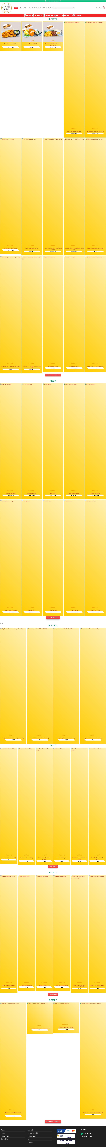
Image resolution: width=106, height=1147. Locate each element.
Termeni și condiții (33, 1133)
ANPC (29, 1139)
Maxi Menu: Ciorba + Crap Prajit (95, 131)
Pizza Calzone (74, 610)
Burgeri (38, 15)
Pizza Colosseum (95, 493)
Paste (59, 15)
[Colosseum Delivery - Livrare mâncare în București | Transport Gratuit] (6, 8)
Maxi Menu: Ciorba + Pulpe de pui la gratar (53, 248)
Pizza (28, 15)
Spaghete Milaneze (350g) (26, 858)
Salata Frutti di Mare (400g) (97, 985)
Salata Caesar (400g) (26, 985)
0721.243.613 (87, 1133)
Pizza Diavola (53, 493)
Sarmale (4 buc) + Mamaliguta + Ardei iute (74, 248)
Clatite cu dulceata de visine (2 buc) (13, 1112)
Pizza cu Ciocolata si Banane (66, 1027)
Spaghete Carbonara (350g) (9, 858)
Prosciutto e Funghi (74, 366)
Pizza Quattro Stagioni (74, 493)
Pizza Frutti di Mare (95, 610)
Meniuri (49, 15)
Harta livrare (40, 8)
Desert (79, 15)
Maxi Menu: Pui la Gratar (10, 248)
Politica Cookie (32, 1136)
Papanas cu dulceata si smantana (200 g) (93, 1112)
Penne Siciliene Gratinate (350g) (97, 858)
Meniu (24, 8)
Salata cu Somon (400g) (62, 985)
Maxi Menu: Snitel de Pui (32, 43)
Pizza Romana (53, 610)
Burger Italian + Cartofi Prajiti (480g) (93, 738)
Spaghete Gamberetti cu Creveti (95, 248)
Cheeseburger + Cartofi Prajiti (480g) (10, 366)
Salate (68, 15)
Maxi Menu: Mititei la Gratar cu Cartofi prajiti (53, 44)
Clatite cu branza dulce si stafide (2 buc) (40, 1028)
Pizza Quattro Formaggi (11, 610)
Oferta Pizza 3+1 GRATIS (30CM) (95, 366)
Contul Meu (32, 8)
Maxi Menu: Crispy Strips (10, 43)
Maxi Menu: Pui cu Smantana (74, 131)
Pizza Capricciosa (31, 493)
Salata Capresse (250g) (44, 985)
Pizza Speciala (31, 610)
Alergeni (30, 1130)
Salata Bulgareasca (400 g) (8, 985)
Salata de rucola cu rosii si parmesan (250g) (79, 985)
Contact (48, 8)
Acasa (20, 8)
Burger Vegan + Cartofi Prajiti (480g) (66, 738)
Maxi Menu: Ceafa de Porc (31, 248)
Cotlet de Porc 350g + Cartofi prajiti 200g (32, 366)
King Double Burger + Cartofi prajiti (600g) (13, 738)
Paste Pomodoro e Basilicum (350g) (79, 858)
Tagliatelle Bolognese (53, 366)
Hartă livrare (5, 1136)
